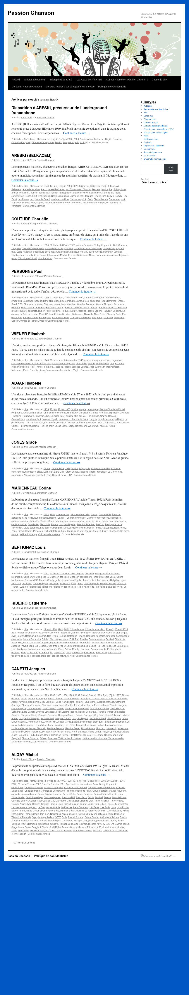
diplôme (120, 248)
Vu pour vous (150, 155)
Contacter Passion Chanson (27, 86)
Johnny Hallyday (103, 310)
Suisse (43, 738)
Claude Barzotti (100, 790)
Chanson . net (150, 118)
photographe (121, 254)
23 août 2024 (121, 629)
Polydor (106, 731)
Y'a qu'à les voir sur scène (155, 158)
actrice (87, 360)
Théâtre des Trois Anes (69, 738)
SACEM (110, 823)
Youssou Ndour (107, 425)
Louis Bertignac (31, 527)
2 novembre (94, 780)
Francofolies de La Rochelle (113, 307)
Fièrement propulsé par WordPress (160, 855)
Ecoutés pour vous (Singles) (156, 132)
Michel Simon (88, 728)
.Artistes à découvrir (34, 79)
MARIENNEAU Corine (31, 488)
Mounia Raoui (42, 199)
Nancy (92, 254)
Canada (110, 701)
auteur (79, 244)
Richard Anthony (96, 823)
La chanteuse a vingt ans (24, 807)
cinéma (86, 192)
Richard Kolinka (52, 530)
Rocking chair (47, 425)
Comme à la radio (111, 192)
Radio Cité (23, 734)
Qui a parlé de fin (74, 652)
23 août (110, 629)
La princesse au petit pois (111, 419)
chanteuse (81, 363)
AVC (13, 635)
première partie (91, 583)
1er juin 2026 (66, 138)
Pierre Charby (110, 820)
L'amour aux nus (74, 645)
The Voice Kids (86, 586)
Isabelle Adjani (33, 419)
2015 (122, 780)
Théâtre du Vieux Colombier (67, 202)
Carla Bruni (29, 576)
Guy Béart (99, 714)
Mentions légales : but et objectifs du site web (69, 86)
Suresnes (52, 738)
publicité (54, 823)
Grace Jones (72, 471)
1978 (75, 780)
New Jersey (120, 527)
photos (91, 820)
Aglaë (24, 698)
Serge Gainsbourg (77, 425)
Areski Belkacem (95, 138)
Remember (114, 199)
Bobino (52, 517)
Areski (83, 138)
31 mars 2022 (34, 784)
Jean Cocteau (114, 718)
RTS (94, 734)
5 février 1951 (58, 784)
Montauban (34, 649)
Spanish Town (59, 474)
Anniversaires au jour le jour (156, 109)
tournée (68, 830)
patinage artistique (109, 817)
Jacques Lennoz (80, 366)
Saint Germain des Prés (23, 202)
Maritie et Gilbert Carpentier (71, 422)
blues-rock (95, 300)
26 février (54, 244)
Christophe (84, 412)
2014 (115, 780)
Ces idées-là (42, 576)
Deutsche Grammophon (77, 708)
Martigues (22, 649)
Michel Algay (115, 810)
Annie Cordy (99, 784)
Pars (49, 474)
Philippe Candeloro (63, 820)
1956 (46, 244)
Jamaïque (102, 471)
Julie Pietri (93, 803)
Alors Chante (98, 632)
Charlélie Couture (54, 248)
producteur (116, 731)
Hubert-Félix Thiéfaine (49, 310)
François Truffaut (105, 711)
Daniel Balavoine (110, 520)
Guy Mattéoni (73, 800)
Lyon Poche (123, 807)
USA (70, 474)
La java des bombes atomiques (88, 721)
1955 (46, 409)
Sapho (39, 202)
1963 (71, 695)
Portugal (25, 652)
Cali (115, 244)
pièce (99, 820)
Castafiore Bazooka (21, 363)
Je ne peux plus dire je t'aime (73, 419)
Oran (73, 583)
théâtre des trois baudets (95, 738)
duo (13, 251)
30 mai (84, 695)
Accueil (16, 79)
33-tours (111, 185)
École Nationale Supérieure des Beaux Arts (38, 251)
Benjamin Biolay (92, 244)
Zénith (23, 833)
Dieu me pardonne (58, 639)
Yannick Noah (45, 258)
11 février (48, 780)
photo (118, 649)
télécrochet (35, 586)
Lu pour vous (149, 148)
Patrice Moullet (72, 649)
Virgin (76, 369)
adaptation (66, 632)
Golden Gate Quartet (39, 800)
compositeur (17, 195)
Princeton (38, 530)
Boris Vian (61, 701)
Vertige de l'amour (29, 320)
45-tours (88, 297)
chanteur (77, 192)
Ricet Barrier (76, 734)
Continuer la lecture (76, 133)
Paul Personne (30, 317)
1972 (62, 780)
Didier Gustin (18, 797)
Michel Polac (23, 813)
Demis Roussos (84, 793)
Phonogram (45, 317)
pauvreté (85, 649)
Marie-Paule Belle (50, 810)
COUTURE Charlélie (29, 218)
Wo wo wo (93, 425)
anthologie (85, 698)
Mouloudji (111, 728)
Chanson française (20, 142)
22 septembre (77, 629)
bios (26, 185)
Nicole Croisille (69, 813)
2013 (109, 780)
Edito (146, 135)
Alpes (109, 632)
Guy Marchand (58, 800)
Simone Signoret (30, 738)
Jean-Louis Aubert (86, 524)
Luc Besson (50, 422)
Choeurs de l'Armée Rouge (101, 787)
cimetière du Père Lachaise (95, 705)
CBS (20, 304)
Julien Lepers (107, 803)
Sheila (45, 827)
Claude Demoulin (32, 639)
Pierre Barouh (101, 199)
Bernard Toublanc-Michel (112, 409)
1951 (56, 780)
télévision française (63, 586)
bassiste (116, 514)
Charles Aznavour (86, 304)
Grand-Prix (85, 642)
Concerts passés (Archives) (156, 125)
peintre (110, 254)
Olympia (110, 314)
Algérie (82, 409)
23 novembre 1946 (73, 360)
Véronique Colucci (27, 258)
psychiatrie (59, 652)
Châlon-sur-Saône (34, 787)
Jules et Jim (50, 721)
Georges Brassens (47, 714)
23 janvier (84, 185)
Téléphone (97, 317)
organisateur (47, 817)
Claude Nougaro (104, 304)
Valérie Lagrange (28, 534)
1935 (58, 695)
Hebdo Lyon (87, 800)
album (75, 632)
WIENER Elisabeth (28, 333)
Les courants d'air (34, 422)
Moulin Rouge (94, 527)
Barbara (96, 189)
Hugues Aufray (69, 310)
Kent (22, 254)
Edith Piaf (37, 195)
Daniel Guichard (46, 793)
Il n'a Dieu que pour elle (90, 251)
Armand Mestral (100, 698)
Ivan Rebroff (33, 803)
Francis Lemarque (87, 711)
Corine (43, 520)
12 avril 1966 (50, 629)
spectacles (23, 830)
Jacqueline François (29, 718)
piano (14, 258)
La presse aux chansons (154, 145)
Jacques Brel (77, 195)
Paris (90, 199)
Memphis (57, 527)
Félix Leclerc (62, 711)
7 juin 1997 (115, 695)
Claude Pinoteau (99, 412)
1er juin (54, 138)
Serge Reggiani (33, 827)
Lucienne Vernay (19, 728)
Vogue (42, 320)
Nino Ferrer (99, 314)
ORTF (58, 817)
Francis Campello (40, 642)
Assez (14, 701)
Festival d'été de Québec (77, 307)
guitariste (32, 310)
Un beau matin (113, 202)
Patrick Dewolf (25, 530)
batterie (38, 300)
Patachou (36, 731)
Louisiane (54, 254)
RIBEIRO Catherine (29, 603)
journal (83, 803)
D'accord (39, 415)
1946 (46, 360)
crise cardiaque (29, 793)
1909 (46, 695)
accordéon (99, 297)
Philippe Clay (49, 731)
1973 (69, 780)
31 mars (22, 784)
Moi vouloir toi (79, 527)
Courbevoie (28, 415)
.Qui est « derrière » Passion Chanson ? (126, 79)
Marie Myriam (33, 810)
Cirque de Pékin (83, 790)
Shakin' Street (91, 530)
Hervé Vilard (117, 800)
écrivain (65, 251)
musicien (54, 583)
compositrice (102, 363)
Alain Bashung (113, 297)
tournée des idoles (82, 830)
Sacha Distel (61, 425)
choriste (15, 520)
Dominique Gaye (34, 797)
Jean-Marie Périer (56, 645)
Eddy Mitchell (27, 307)
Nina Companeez (106, 422)
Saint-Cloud (67, 530)
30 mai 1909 (95, 695)
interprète (108, 251)
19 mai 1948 (57, 468)
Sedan (117, 652)
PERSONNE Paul (26, 271)
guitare (23, 310)
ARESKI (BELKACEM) (31, 155)
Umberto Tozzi (110, 830)
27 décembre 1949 (73, 297)
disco (39, 471)
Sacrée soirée (122, 823)
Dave (65, 793)
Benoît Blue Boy (51, 300)
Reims (35, 425)
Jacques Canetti (63, 718)
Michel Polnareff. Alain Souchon (55, 314)
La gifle (93, 419)
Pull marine (25, 425)
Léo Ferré (106, 645)
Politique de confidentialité (112, 86)
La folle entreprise (29, 314)
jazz (104, 195)
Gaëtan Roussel (108, 415)
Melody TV (102, 810)
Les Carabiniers (120, 645)
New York (101, 254)
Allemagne (92, 409)
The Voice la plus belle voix (108, 586)
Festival (110, 639)
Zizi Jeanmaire (39, 741)
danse (58, 793)
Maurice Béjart (67, 810)
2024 (66, 629)
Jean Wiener (96, 366)
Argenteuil (16, 300)
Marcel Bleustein (37, 728)
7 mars (94, 514)
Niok (84, 199)
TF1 (76, 586)
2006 (103, 780)
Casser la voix (159, 79)
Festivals (147, 142)
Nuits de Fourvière (87, 813)
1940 (46, 185)
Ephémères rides (151, 138)
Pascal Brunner (75, 817)
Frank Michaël (119, 797)
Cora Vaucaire (34, 708)
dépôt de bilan (115, 793)
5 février (46, 784)
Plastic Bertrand (29, 823)
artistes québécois (118, 698)
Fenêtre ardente (97, 639)
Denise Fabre (100, 793)
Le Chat (100, 524)
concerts (15, 793)
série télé (78, 530)
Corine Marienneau (58, 520)
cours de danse (77, 520)
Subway (103, 530)
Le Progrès (66, 807)
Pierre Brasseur (79, 731)
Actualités (148, 105)
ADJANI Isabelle (26, 383)
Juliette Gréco (64, 721)
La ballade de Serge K (36, 254)
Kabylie (119, 195)
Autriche (23, 701)
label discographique (115, 721)
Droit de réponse (52, 797)
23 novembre (56, 360)
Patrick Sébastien (29, 820)
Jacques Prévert (19, 645)
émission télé (57, 415)
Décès (58, 142)
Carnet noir (29, 138)
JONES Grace (24, 442)
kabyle (110, 195)
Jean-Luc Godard (37, 645)
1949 (46, 297)
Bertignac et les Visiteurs (23, 517)
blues (86, 300)
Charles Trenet (72, 705)
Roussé (87, 734)
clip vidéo (114, 412)
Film (89, 415)
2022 (14, 784)
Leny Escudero (55, 724)
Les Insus (27, 583)
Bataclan (29, 635)
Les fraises (23, 199)
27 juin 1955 (64, 409)
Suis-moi (24, 586)
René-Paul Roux (60, 317)
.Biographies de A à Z (60, 79)
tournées (97, 830)
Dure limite (33, 524)
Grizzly (50, 580)
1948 (67, 468)
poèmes (15, 652)
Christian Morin (32, 790)
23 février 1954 (67, 573)
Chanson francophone (43, 142)
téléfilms (68, 369)
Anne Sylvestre (71, 698)
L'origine (117, 310)
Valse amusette (116, 738)
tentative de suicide (21, 655)
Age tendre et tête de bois (79, 784)
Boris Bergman (109, 300)
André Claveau (55, 698)
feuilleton (24, 366)
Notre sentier (17, 731)
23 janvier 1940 (98, 185)
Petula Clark (45, 820)
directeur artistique (99, 708)
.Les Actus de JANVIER (89, 79)
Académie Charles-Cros (29, 632)
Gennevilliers (18, 419)
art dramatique (120, 632)
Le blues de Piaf (92, 645)
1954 (46, 573)
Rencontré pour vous (153, 152)
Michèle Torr (37, 813)
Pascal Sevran (92, 817)
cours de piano (93, 520)
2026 (76, 138)
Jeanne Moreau (35, 721)
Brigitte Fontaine (113, 138)
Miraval (67, 527)
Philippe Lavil (80, 820)
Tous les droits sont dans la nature (49, 655)
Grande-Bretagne (84, 714)
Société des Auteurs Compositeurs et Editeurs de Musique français (82, 827)
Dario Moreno (49, 708)
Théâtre (48, 202)
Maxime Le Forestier (86, 810)
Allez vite (89, 573)
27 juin (53, 409)
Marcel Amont (18, 810)
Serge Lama (17, 827)
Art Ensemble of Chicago (78, 189)
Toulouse (108, 317)
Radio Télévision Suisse (56, 734)
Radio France (36, 734)
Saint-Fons (89, 652)
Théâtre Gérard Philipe (93, 202)
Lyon (13, 649)
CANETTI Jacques (28, 668)
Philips (110, 649)
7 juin (105, 695)
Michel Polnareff (111, 366)
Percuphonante (98, 649)
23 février (54, 573)
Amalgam (97, 360)
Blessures (77, 300)
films (32, 366)
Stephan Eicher (83, 317)
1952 (46, 514)
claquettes (34, 520)
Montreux (100, 728)
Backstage (28, 300)
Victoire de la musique (49, 534)
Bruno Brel (90, 701)
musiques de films (60, 199)
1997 (77, 695)
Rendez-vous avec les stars (73, 823)
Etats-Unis (59, 471)
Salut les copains (104, 652)
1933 (52, 695)
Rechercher (170, 169)
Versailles (16, 205)
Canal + (62, 517)
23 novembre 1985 (80, 514)
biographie (107, 189)
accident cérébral (50, 632)
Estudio (84, 639)
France (46, 195)
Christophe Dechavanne (53, 790)
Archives (145, 178)
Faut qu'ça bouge (54, 307)
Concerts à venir (151, 122)
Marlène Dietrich (55, 728)
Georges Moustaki (60, 195)
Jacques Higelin (71, 142)
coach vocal (109, 576)
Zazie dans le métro (21, 741)
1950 (65, 695)
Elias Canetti (28, 711)
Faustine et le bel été (75, 415)
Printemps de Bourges (41, 652)
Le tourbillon (41, 724)
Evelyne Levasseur (45, 711)
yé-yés (70, 655)
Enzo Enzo (81, 797)
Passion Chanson (31, 12)
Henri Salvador (112, 714)
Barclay (20, 635)
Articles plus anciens (23, 842)
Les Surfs (105, 807)
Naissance (75, 199)
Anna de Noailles (31, 189)
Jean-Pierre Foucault (68, 803)
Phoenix (34, 369)
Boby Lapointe (47, 701)
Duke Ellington (117, 708)
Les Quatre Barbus (94, 724)
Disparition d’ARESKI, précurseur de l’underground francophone (59, 110)
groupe (15, 310)
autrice (106, 360)
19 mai (47, 468)
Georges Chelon (19, 800)
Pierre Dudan (95, 731)
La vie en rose (115, 471)
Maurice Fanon (72, 728)
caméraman (17, 787)
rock (123, 199)
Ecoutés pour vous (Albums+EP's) (159, 128)
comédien (96, 192)
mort (82, 142)
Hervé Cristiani (101, 800)
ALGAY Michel (24, 754)
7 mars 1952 (105, 514)
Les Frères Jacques (74, 724)
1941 (60, 629)
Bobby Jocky (120, 189)
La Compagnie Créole (49, 807)
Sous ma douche (54, 369)
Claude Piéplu (18, 708)
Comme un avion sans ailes (88, 248)
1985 (52, 514)
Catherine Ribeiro (76, 635)
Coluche (68, 248)
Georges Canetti (66, 714)
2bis (13, 632)
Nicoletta (88, 314)
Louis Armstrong (113, 724)
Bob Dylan (52, 635)
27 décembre (56, 297)
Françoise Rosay (28, 714)
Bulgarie (101, 701)
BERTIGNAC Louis (28, 547)
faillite (91, 797)
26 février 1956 (67, 244)
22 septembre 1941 (95, 629)
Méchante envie (68, 254)
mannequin (17, 474)
